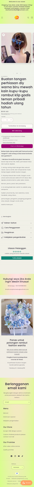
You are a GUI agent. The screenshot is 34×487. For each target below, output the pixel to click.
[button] (2, 17)
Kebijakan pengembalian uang (20, 478)
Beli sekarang (17, 131)
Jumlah (3, 116)
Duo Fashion (15, 476)
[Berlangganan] (29, 402)
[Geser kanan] (20, 73)
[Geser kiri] (13, 73)
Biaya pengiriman (5, 113)
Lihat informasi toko (9, 142)
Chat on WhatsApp (17, 146)
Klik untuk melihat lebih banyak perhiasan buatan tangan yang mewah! (17, 352)
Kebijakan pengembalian (11, 421)
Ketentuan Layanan (9, 417)
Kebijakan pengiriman (12, 483)
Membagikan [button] (7, 216)
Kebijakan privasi (12, 481)
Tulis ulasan (17, 258)
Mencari (5, 413)
